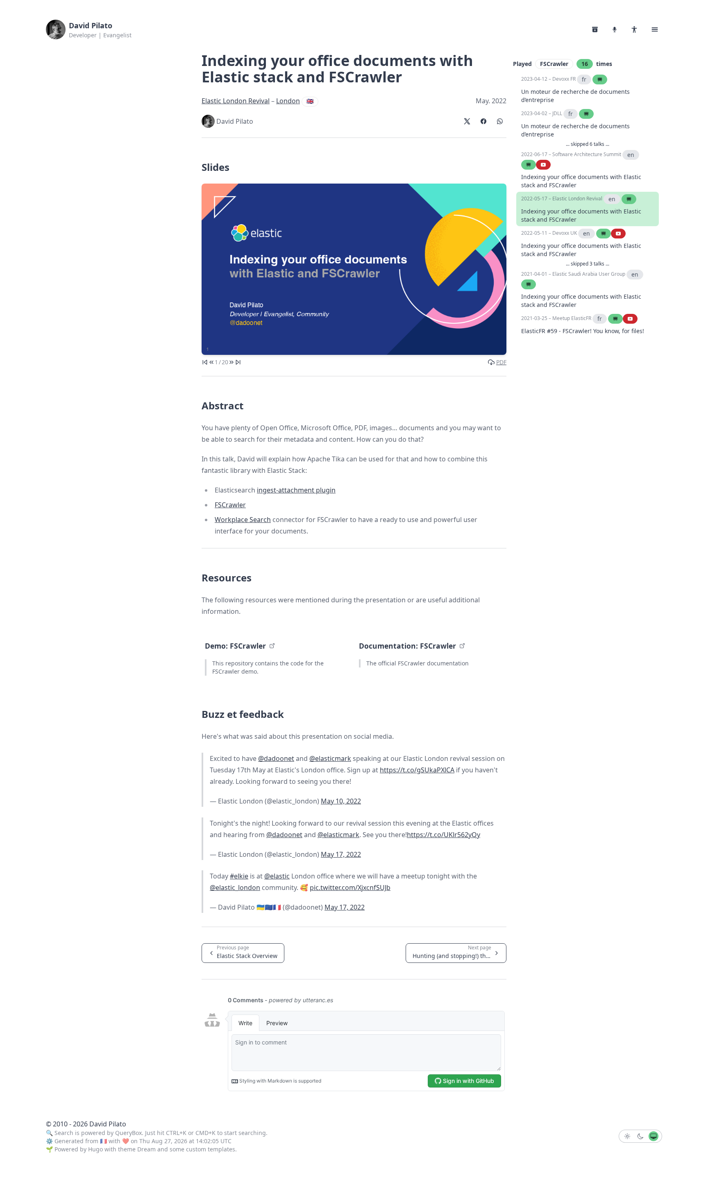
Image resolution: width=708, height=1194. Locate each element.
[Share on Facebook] (483, 121)
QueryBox (128, 1133)
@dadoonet (276, 758)
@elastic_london (235, 887)
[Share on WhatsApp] (499, 121)
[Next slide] (231, 362)
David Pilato (90, 25)
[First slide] (205, 362)
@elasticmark (330, 758)
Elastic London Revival (236, 100)
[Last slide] (238, 362)
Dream (146, 1149)
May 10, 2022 (341, 801)
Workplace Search (243, 519)
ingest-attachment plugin (296, 490)
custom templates (210, 1149)
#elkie (239, 876)
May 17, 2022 (341, 854)
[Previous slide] (211, 362)
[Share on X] (467, 121)
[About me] (634, 29)
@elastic (277, 876)
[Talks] (614, 29)
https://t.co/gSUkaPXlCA (417, 769)
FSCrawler (230, 504)
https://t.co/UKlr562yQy (443, 834)
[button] (654, 29)
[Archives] (594, 29)
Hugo (95, 1149)
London (288, 100)
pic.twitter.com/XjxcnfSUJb (350, 887)
